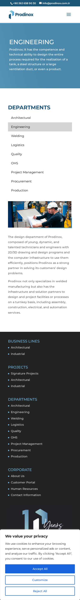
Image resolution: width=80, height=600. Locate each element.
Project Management (26, 444)
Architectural (20, 347)
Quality (16, 431)
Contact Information (26, 495)
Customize (40, 580)
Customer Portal (23, 482)
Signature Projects (24, 373)
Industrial (18, 354)
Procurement (21, 450)
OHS (14, 437)
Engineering (20, 412)
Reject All (40, 591)
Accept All (40, 569)
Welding (17, 418)
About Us (17, 476)
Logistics (17, 424)
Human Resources (24, 489)
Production (19, 456)
